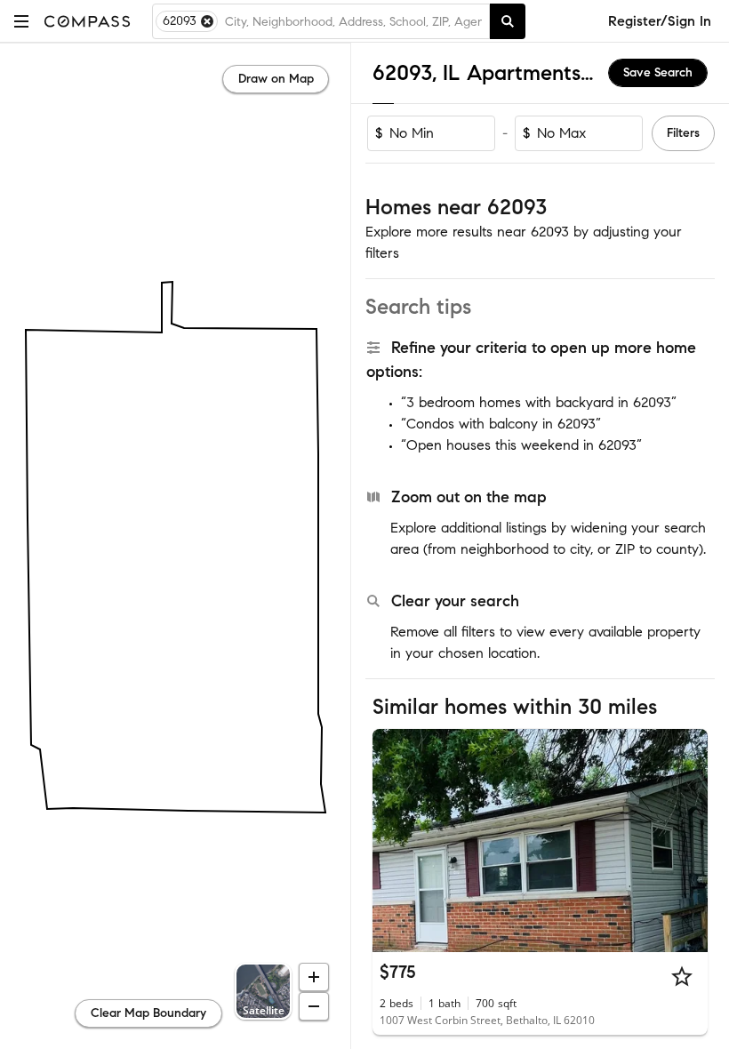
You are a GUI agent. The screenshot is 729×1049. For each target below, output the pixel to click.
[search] (507, 21)
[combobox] (353, 21)
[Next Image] (687, 840)
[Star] (682, 976)
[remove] (207, 21)
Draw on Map (276, 78)
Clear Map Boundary (148, 1013)
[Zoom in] (314, 977)
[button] (21, 21)
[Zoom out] (314, 1006)
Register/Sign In (659, 20)
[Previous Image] (394, 840)
